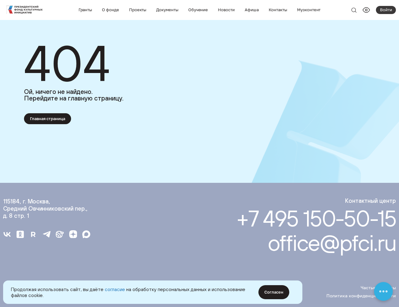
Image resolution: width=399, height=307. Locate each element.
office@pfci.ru (332, 242)
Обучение (198, 9)
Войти (386, 9)
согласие (115, 289)
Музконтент (308, 9)
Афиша (252, 9)
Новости (226, 9)
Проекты (138, 9)
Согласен (273, 292)
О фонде (110, 9)
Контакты (278, 9)
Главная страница (47, 118)
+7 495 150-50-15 (316, 218)
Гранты (85, 9)
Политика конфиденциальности (361, 295)
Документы (167, 9)
